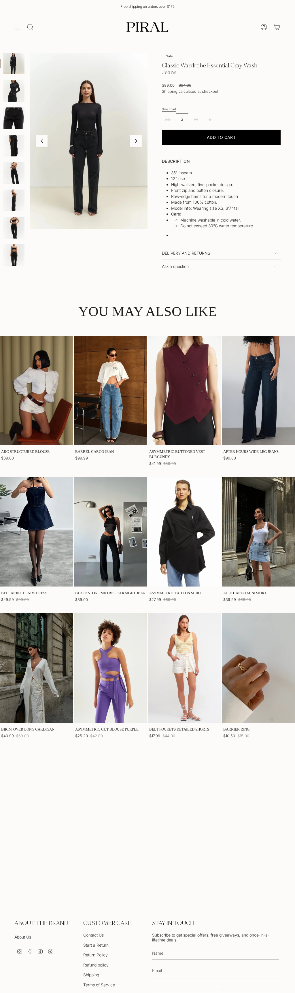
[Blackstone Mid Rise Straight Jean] (110, 532)
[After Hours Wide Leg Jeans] (258, 390)
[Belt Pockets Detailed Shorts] (184, 668)
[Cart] (277, 27)
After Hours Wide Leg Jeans (251, 451)
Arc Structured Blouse (25, 451)
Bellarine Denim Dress (24, 593)
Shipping (169, 91)
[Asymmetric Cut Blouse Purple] (110, 668)
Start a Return (96, 945)
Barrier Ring (236, 729)
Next (136, 141)
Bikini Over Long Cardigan (27, 729)
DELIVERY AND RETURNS (186, 253)
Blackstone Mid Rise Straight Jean (110, 593)
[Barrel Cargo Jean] (110, 390)
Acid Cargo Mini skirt (244, 593)
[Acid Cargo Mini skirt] (258, 532)
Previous (42, 141)
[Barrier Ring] (258, 668)
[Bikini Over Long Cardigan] (36, 668)
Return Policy (95, 954)
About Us (22, 937)
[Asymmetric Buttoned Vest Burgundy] (184, 390)
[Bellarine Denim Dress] (36, 532)
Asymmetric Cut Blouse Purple (107, 729)
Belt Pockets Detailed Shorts (179, 729)
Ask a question (175, 266)
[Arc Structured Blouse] (36, 390)
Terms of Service (99, 984)
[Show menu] (17, 27)
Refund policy (96, 964)
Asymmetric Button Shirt (175, 593)
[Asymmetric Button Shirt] (184, 532)
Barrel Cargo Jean (94, 451)
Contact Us (93, 935)
